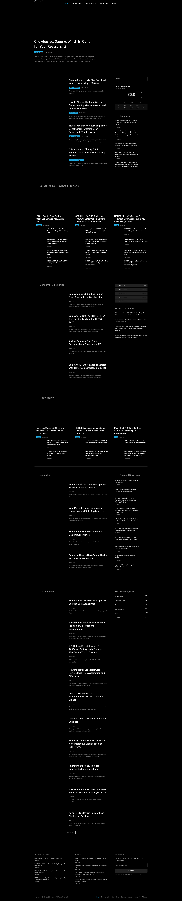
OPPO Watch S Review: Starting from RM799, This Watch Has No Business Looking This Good (96, 241)
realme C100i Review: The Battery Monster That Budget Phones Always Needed (57, 231)
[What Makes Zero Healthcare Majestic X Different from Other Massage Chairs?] (144, 145)
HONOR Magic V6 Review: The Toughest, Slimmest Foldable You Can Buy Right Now (129, 219)
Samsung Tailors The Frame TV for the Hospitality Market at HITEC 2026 (87, 319)
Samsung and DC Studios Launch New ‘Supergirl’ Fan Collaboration (86, 295)
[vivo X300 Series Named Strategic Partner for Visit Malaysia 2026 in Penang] (40, 454)
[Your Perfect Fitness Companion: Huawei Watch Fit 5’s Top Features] (50, 514)
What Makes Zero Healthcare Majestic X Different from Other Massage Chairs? (126, 145)
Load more (70, 833)
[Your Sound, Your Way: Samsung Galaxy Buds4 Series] (50, 538)
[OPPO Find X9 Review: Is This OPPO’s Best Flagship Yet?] (40, 264)
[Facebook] (133, 3)
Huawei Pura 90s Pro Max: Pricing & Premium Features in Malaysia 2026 (87, 791)
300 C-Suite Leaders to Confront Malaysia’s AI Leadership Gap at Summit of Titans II (126, 154)
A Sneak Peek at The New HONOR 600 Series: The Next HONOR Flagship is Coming (97, 252)
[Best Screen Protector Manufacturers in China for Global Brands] (144, 548)
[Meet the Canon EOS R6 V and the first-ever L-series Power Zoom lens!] (52, 420)
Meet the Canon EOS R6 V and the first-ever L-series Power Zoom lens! (50, 431)
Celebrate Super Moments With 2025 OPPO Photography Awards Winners (96, 442)
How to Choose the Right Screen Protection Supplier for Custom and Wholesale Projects (87, 105)
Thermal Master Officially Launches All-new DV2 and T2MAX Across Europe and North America (131, 329)
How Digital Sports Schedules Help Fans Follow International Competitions (126, 529)
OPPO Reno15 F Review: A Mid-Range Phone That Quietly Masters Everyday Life (135, 252)
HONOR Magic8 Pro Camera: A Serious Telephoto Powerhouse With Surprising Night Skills (135, 263)
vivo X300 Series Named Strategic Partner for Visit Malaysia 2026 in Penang (57, 453)
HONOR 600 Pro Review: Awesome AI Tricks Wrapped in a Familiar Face (135, 230)
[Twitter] (142, 3)
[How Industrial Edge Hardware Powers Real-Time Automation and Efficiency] (144, 539)
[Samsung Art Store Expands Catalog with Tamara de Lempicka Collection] (50, 371)
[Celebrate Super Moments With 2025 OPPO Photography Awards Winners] (78, 443)
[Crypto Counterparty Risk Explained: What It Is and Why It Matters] (50, 86)
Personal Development (76, 160)
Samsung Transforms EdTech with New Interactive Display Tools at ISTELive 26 (87, 744)
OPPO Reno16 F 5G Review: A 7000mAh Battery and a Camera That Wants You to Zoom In (90, 219)
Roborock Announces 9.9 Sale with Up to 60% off (48, 859)
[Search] (145, 79)
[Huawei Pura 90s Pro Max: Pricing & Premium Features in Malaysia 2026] (50, 795)
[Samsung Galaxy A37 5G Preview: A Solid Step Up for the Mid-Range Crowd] (117, 242)
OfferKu (117, 313)
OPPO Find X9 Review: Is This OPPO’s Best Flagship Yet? (58, 262)
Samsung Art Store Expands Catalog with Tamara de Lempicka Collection (88, 366)
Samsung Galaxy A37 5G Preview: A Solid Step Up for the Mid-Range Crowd (135, 241)
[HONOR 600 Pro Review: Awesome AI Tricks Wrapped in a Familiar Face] (117, 231)
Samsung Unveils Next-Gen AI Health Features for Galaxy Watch (88, 557)
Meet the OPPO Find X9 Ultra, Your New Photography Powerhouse (127, 431)
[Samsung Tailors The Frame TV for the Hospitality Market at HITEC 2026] (50, 324)
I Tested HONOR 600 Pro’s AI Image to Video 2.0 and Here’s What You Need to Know (58, 252)
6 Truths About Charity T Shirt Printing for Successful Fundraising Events (87, 152)
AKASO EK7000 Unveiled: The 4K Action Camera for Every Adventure (135, 442)
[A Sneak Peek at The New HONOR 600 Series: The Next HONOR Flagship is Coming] (78, 253)
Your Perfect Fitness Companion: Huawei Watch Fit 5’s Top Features (86, 509)
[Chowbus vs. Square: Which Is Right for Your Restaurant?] (91, 35)
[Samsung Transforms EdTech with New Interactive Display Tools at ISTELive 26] (50, 748)
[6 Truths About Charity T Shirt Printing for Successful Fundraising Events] (50, 157)
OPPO (77, 225)
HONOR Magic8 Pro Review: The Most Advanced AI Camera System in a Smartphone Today (97, 263)
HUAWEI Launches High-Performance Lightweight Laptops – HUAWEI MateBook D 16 (51, 878)
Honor (116, 225)
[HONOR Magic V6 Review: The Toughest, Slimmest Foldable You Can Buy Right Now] (129, 208)
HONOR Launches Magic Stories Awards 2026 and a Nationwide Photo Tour (90, 431)
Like (145, 285)
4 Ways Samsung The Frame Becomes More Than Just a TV (85, 343)
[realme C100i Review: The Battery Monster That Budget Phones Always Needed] (40, 231)
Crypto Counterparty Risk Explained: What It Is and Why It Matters (87, 82)
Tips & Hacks (39, 52)
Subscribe (131, 871)
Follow (144, 289)
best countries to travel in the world (125, 320)
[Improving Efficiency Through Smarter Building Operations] (144, 567)
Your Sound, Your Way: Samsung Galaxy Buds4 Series (85, 533)
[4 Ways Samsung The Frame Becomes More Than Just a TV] (50, 347)
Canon (38, 437)
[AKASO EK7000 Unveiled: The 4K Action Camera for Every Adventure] (117, 443)
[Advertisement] (131, 356)
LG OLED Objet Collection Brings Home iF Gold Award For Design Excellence (50, 871)
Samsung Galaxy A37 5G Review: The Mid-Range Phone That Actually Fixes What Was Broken (97, 231)
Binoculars (118, 327)
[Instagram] (137, 3)
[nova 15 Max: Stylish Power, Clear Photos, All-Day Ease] (50, 819)
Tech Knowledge (74, 87)
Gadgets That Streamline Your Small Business (87, 720)
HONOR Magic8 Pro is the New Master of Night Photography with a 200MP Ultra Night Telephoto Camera (135, 453)
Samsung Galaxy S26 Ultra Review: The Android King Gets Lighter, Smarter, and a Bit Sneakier (58, 241)
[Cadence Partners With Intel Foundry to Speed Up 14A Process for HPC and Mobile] (144, 123)
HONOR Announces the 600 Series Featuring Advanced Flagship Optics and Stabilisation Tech (57, 443)
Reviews (39, 225)
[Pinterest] (145, 3)
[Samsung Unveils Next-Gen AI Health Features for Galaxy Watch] (50, 561)
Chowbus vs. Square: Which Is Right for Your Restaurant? (62, 44)
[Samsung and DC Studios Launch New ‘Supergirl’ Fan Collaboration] (50, 300)
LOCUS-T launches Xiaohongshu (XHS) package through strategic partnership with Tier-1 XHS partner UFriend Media (126, 165)
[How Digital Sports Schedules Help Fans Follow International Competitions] (144, 530)
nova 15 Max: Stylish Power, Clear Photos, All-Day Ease (86, 814)
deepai (117, 336)
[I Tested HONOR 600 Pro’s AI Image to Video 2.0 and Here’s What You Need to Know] (40, 253)
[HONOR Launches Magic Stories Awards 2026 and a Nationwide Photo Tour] (91, 420)
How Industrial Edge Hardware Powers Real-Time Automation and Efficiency (126, 538)
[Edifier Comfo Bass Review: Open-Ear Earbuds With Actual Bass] (52, 208)
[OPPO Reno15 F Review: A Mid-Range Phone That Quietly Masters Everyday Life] (117, 253)
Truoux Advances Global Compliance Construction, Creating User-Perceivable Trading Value (88, 129)
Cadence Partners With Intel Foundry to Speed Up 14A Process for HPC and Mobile (126, 123)
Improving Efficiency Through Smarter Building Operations (126, 566)
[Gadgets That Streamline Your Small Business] (144, 557)
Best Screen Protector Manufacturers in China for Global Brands (127, 548)
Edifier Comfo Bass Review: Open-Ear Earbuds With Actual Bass (50, 219)
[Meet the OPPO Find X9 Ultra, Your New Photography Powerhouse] (129, 420)
